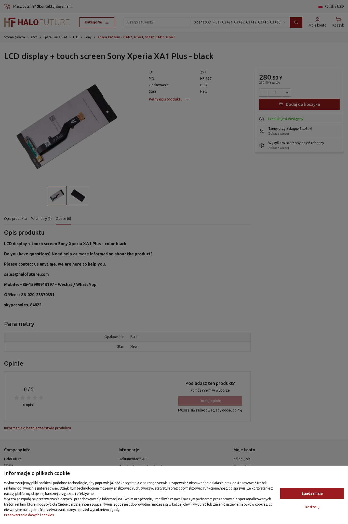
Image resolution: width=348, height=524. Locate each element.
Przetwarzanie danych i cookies (29, 515)
